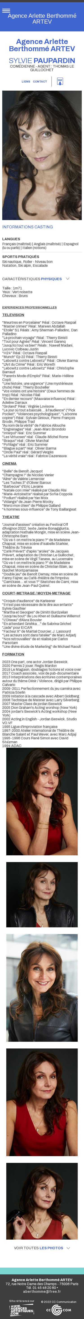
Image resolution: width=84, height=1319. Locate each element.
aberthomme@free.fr (42, 1291)
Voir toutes (38, 1248)
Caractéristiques (32, 279)
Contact (40, 81)
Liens (26, 81)
